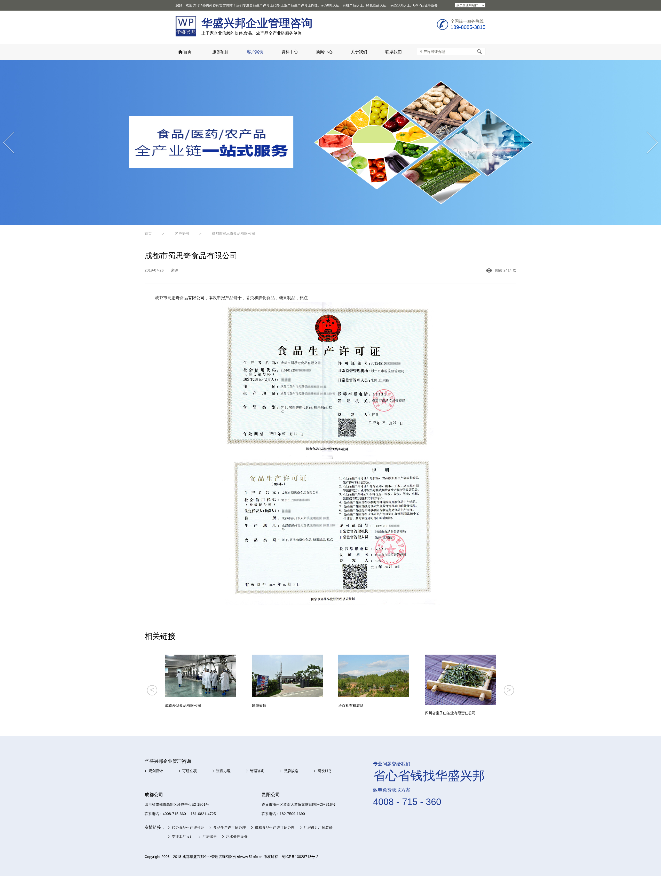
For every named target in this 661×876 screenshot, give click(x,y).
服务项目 (220, 52)
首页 (187, 52)
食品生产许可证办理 (229, 827)
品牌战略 (291, 771)
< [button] (152, 690)
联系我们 (393, 52)
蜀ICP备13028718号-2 (300, 857)
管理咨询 (257, 771)
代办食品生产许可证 (188, 827)
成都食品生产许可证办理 (275, 827)
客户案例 (255, 52)
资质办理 (223, 771)
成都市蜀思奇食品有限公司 (233, 233)
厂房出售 (209, 836)
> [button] (509, 690)
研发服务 (325, 771)
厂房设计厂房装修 (318, 827)
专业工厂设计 (182, 836)
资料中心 (289, 52)
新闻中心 (324, 52)
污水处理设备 (237, 836)
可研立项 (189, 771)
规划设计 (155, 771)
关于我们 (359, 52)
